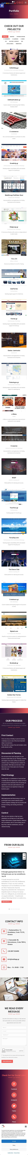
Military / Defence (14, 41)
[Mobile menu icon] (26, 2)
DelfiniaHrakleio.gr (14, 100)
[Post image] (14, 57)
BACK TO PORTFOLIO (12, 120)
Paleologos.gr (14, 382)
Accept (14, 1141)
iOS (6, 41)
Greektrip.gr (14, 163)
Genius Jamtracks (14, 350)
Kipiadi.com (14, 631)
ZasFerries (14, 289)
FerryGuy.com (14, 538)
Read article (6, 901)
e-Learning (15, 39)
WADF (14, 478)
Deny (14, 1145)
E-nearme (14, 446)
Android (12, 36)
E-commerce (6, 39)
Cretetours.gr (14, 599)
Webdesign (18, 43)
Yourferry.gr (14, 508)
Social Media (10, 43)
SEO (22, 41)
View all (5, 36)
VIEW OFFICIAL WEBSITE (12, 56)
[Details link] (16, 56)
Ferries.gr (14, 319)
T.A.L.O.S (14, 259)
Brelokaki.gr (14, 663)
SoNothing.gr (14, 68)
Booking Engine (21, 36)
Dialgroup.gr (14, 227)
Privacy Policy (17, 1152)
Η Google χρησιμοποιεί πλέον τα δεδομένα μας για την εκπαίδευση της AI (13, 874)
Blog (4, 854)
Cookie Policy (10, 1152)
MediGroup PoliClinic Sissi (14, 195)
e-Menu (23, 39)
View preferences (14, 1149)
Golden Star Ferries (14, 695)
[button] (2, 6)
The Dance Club (14, 569)
